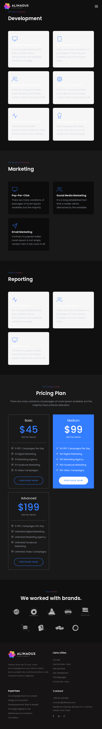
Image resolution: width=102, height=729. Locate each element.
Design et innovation (18, 700)
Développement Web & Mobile (23, 704)
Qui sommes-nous (62, 664)
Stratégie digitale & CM (19, 709)
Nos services (59, 668)
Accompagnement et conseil (22, 695)
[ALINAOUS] (16, 6)
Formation (13, 717)
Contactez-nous (61, 681)
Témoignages (59, 677)
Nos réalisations (60, 672)
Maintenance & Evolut (18, 713)
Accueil (56, 659)
